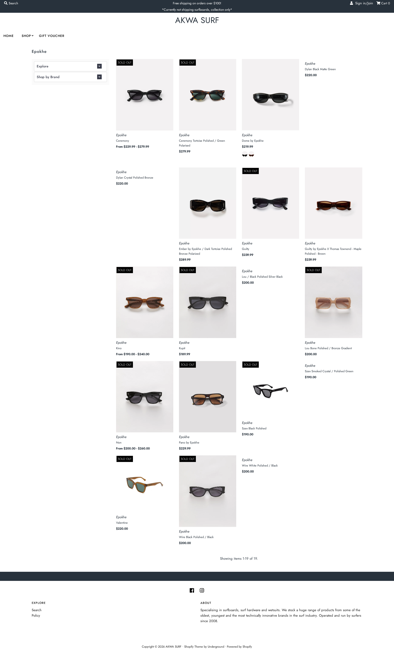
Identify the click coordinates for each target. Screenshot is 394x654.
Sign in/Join (363, 3)
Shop (26, 35)
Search (36, 610)
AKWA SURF (197, 20)
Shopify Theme (193, 646)
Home (8, 35)
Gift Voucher (51, 35)
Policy (36, 615)
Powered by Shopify (239, 646)
